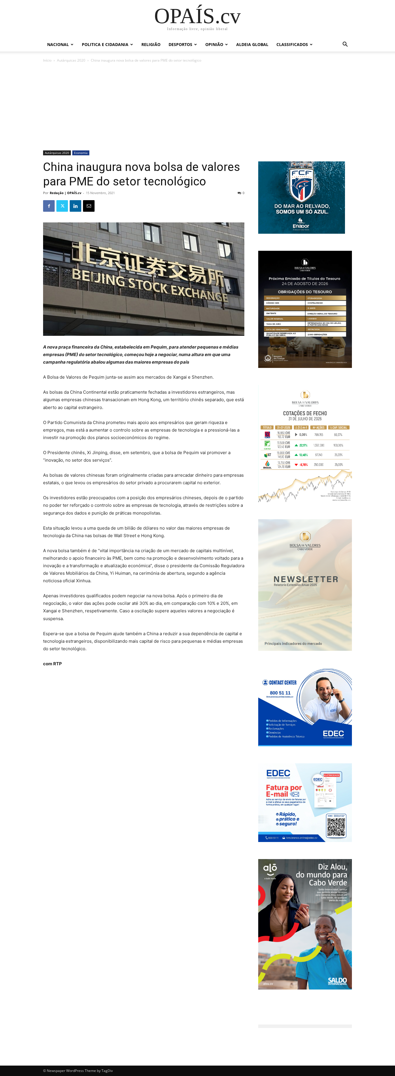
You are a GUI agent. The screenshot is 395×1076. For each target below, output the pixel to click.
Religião (150, 44)
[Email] (89, 206)
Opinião (214, 44)
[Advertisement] (197, 107)
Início (47, 60)
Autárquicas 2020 (71, 60)
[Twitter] (62, 206)
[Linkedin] (75, 206)
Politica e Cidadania (105, 44)
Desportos (180, 44)
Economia (81, 153)
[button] (345, 45)
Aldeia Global (252, 44)
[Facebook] (49, 206)
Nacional (58, 44)
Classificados (292, 44)
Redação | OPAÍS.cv (65, 193)
